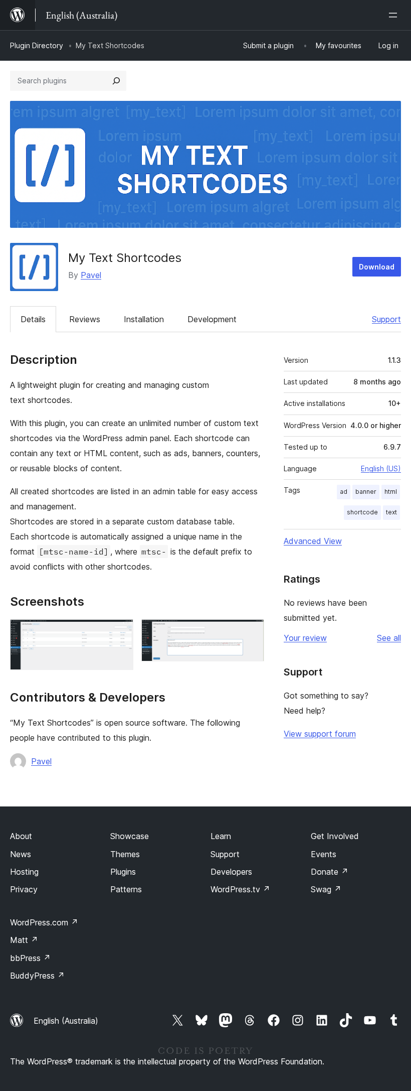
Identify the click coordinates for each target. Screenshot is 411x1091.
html (390, 491)
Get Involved (335, 836)
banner (365, 491)
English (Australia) (66, 1021)
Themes (125, 854)
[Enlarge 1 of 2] (120, 633)
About (21, 836)
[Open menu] (395, 15)
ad (343, 491)
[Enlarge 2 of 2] (251, 633)
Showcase (129, 836)
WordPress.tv (240, 889)
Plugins (123, 872)
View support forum (320, 734)
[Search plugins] (116, 81)
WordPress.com (44, 922)
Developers (231, 872)
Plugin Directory (36, 45)
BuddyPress (37, 976)
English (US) (381, 468)
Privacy (24, 889)
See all (389, 638)
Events (323, 854)
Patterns (126, 889)
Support (386, 319)
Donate (329, 872)
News (20, 854)
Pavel (91, 275)
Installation (144, 319)
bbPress (30, 958)
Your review (305, 638)
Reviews (84, 319)
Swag (326, 889)
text (391, 512)
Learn (221, 836)
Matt (24, 940)
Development (212, 319)
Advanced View (313, 541)
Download (376, 266)
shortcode (362, 512)
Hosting (24, 872)
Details (33, 319)
